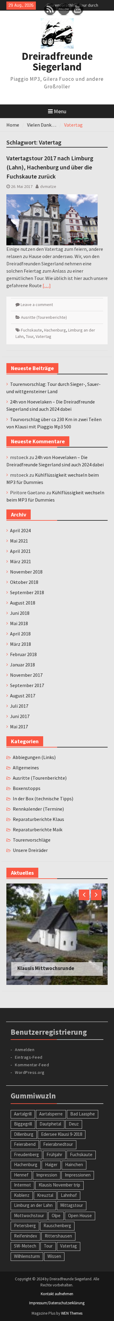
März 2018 (20, 644)
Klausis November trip (59, 1185)
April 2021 (20, 551)
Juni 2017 (19, 716)
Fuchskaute (31, 330)
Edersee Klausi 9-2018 (61, 1134)
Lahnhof (69, 1195)
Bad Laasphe (82, 1114)
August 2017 (22, 696)
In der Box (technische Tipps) (43, 798)
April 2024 (20, 530)
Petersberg (25, 1225)
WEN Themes (71, 1313)
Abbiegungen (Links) (34, 757)
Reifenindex (25, 1236)
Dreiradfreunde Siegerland (57, 61)
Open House (80, 1215)
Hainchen (74, 1164)
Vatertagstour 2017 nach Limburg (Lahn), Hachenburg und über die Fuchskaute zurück (49, 167)
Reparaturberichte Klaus (38, 819)
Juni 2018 (19, 613)
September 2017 (27, 685)
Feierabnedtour (58, 1144)
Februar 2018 (23, 654)
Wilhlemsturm (27, 1256)
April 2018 (20, 634)
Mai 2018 (19, 623)
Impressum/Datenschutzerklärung (57, 1303)
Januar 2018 (22, 665)
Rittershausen (58, 1236)
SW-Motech (25, 1246)
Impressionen (78, 1175)
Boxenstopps (26, 788)
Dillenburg (23, 1134)
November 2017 (26, 675)
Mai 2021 (19, 541)
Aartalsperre (51, 1114)
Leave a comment (37, 304)
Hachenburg (55, 330)
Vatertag (43, 336)
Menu (60, 111)
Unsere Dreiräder (30, 850)
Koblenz (21, 1195)
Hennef (21, 1175)
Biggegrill (23, 1124)
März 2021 (20, 561)
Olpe (56, 1215)
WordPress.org (30, 1072)
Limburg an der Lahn (33, 1205)
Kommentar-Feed (32, 1064)
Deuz (74, 1124)
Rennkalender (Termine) (38, 809)
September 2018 (27, 592)
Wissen (54, 1256)
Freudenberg (26, 1154)
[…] (47, 285)
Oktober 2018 (24, 582)
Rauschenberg (57, 1225)
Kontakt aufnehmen (57, 1293)
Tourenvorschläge (31, 840)
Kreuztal (45, 1195)
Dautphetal (50, 1124)
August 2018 (22, 603)
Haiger (51, 1164)
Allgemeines (26, 767)
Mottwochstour (29, 1215)
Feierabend (25, 1144)
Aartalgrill (23, 1114)
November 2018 (26, 572)
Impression (46, 1175)
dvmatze (48, 186)
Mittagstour (71, 1205)
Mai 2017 (19, 726)
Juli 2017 (19, 706)
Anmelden (24, 1049)
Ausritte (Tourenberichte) (44, 317)
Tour (29, 336)
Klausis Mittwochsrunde (45, 968)
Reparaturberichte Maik (37, 829)
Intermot (22, 1185)
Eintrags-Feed (29, 1057)
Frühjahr (54, 1154)
